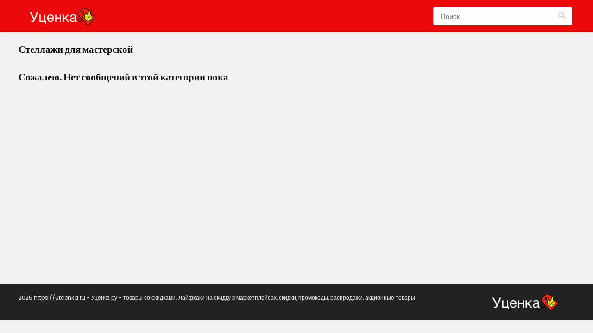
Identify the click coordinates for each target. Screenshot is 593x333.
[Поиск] (561, 16)
